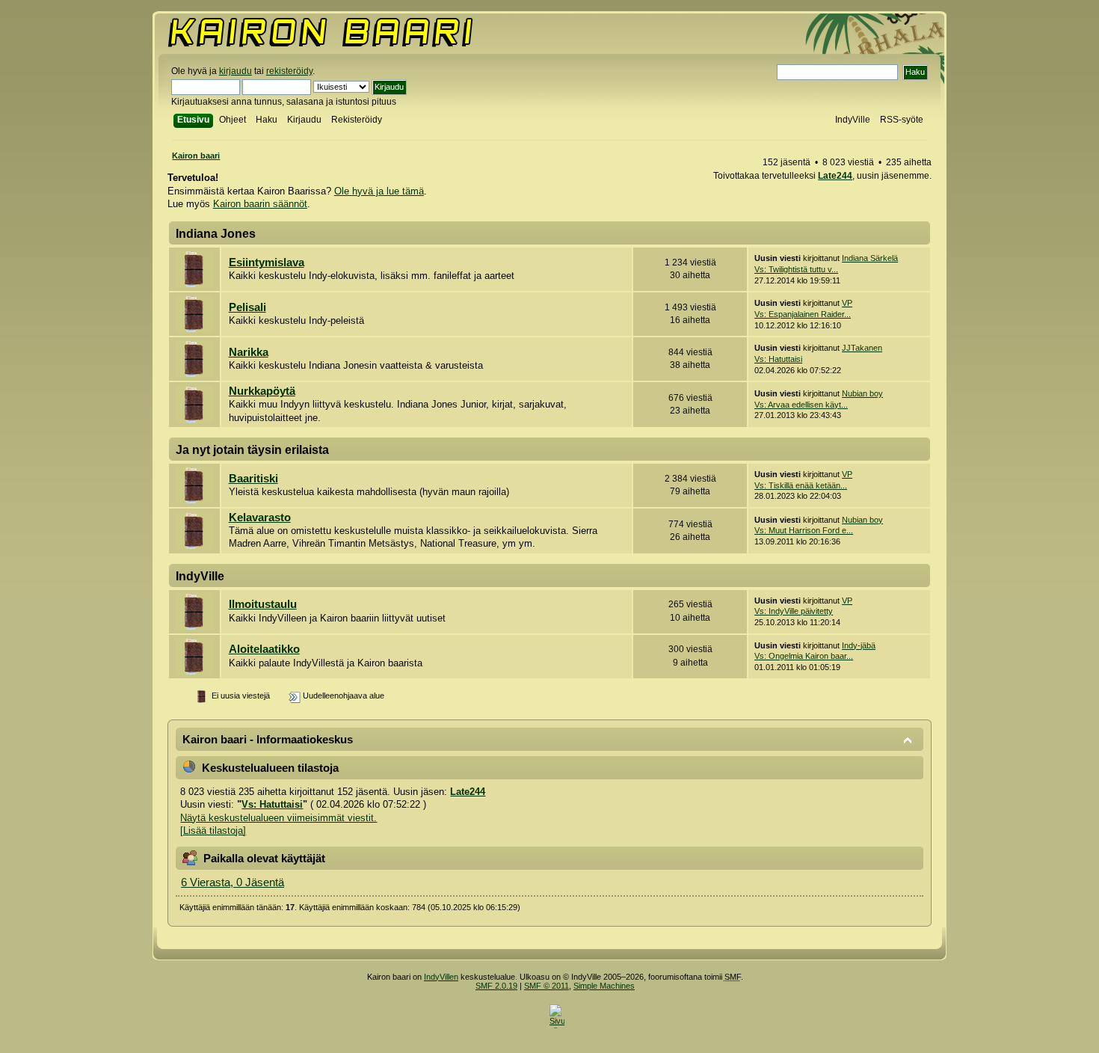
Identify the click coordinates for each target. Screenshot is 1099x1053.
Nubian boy (862, 393)
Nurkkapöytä (262, 391)
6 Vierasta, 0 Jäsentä (232, 882)
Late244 (835, 176)
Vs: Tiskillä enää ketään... (800, 485)
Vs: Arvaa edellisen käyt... (801, 404)
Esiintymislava (266, 262)
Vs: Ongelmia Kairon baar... (803, 655)
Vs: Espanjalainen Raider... (802, 314)
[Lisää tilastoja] (213, 830)
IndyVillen (441, 976)
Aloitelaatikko (264, 649)
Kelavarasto (260, 518)
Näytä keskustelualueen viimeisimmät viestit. (278, 817)
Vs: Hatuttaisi (778, 358)
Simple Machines (604, 985)
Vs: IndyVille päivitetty (793, 611)
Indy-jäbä (858, 645)
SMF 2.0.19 (496, 985)
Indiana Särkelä (870, 258)
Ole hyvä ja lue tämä (379, 191)
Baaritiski (253, 479)
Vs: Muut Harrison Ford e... (803, 530)
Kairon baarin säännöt (260, 203)
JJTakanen (862, 347)
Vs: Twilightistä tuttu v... (796, 269)
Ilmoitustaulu (263, 604)
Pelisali (247, 307)
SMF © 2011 (546, 985)
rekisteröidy (289, 71)
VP (847, 302)
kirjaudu (235, 71)
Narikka (248, 352)
